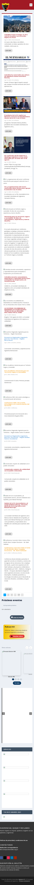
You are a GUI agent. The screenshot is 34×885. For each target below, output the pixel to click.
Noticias (14, 162)
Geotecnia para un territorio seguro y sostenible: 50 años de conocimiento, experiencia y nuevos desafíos (17, 219)
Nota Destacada (16, 40)
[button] (30, 713)
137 (19, 595)
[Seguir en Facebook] (1, 857)
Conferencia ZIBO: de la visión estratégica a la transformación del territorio (16, 404)
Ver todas (17, 683)
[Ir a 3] (18, 679)
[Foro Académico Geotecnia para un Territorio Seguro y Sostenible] (17, 366)
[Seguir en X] (4, 857)
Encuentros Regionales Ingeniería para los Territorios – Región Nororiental (15, 338)
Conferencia (14, 408)
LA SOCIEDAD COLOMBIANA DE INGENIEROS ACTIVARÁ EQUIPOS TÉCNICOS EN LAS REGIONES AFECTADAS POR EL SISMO (15, 310)
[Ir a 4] (21, 679)
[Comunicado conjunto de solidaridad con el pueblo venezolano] (17, 465)
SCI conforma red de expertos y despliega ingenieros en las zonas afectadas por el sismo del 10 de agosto (16, 158)
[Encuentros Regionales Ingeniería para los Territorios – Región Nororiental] (17, 333)
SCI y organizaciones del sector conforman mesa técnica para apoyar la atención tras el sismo (17, 188)
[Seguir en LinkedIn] (11, 857)
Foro (16, 374)
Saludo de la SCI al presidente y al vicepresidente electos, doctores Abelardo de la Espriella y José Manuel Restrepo (16, 505)
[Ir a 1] (13, 679)
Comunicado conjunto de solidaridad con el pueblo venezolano (17, 470)
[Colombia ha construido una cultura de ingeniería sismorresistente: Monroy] (17, 64)
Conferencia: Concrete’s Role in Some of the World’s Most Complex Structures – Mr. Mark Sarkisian (17, 549)
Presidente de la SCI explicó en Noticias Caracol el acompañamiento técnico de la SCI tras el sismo (17, 116)
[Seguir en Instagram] (8, 857)
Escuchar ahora (18, 636)
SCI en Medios (15, 80)
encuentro (13, 342)
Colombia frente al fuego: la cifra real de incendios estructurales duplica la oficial (16, 36)
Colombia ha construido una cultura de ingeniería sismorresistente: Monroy (16, 76)
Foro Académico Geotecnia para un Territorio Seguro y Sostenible (16, 371)
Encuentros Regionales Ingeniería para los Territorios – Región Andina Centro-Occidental (17, 437)
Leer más (8, 50)
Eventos (19, 342)
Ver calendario (6, 609)
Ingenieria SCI (22, 879)
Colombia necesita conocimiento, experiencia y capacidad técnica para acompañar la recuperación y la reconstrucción (17, 279)
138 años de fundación (24, 881)
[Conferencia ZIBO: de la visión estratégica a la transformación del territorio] (17, 398)
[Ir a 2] (16, 679)
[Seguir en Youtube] (15, 857)
